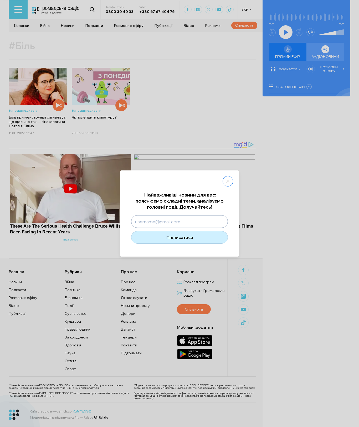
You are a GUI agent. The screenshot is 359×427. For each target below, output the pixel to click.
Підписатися (179, 237)
